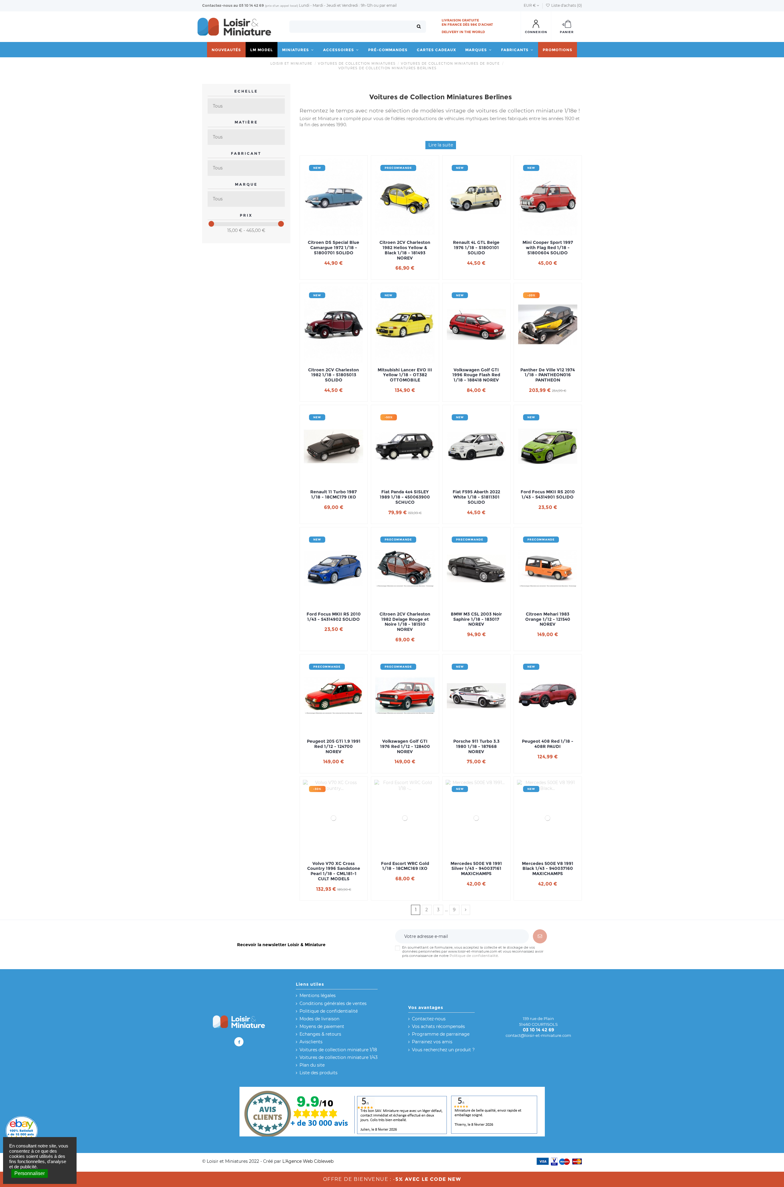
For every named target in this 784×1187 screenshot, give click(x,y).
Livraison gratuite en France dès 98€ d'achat (467, 22)
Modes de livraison (319, 1019)
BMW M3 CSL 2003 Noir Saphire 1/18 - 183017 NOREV (476, 619)
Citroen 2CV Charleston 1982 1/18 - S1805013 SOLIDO (333, 375)
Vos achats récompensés (438, 1026)
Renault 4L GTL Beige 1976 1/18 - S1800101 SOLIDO (476, 247)
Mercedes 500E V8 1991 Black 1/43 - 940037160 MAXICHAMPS (547, 868)
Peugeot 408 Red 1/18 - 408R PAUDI (547, 744)
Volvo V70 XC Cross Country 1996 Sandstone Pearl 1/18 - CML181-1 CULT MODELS (333, 871)
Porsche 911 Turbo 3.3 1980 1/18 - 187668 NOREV (476, 746)
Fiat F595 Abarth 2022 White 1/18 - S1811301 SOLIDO (476, 497)
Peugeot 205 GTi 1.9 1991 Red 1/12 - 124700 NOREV (333, 746)
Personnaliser (29, 1173)
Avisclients (311, 1042)
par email (388, 5)
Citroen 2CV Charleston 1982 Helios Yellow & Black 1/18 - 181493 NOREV (404, 250)
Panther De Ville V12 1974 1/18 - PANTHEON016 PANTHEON (547, 375)
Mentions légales (318, 995)
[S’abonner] (540, 936)
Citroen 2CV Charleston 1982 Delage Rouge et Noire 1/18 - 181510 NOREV (404, 622)
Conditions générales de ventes (333, 1003)
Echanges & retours (320, 1034)
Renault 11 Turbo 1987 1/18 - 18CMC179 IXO (333, 494)
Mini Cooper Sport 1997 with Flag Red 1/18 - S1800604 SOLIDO (547, 247)
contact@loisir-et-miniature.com (538, 1035)
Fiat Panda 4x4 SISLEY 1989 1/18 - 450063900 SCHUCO (405, 497)
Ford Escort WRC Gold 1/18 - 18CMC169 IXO (405, 866)
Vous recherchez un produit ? (443, 1049)
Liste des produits (318, 1072)
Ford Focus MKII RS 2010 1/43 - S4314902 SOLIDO (334, 617)
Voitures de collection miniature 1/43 (339, 1057)
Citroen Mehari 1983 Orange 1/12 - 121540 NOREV (547, 619)
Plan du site (312, 1065)
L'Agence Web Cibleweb (308, 1161)
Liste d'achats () (566, 5)
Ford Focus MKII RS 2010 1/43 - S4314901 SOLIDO (548, 494)
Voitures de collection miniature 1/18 (338, 1049)
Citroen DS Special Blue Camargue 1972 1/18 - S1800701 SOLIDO (333, 247)
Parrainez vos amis (432, 1042)
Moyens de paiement (322, 1026)
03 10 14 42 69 (251, 5)
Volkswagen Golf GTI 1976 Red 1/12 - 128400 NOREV (405, 746)
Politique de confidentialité (474, 956)
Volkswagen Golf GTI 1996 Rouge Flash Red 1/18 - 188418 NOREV (476, 375)
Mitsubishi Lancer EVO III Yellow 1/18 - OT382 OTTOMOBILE (405, 375)
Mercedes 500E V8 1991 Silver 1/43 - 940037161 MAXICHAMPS (476, 868)
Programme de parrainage (440, 1034)
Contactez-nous (217, 5)
